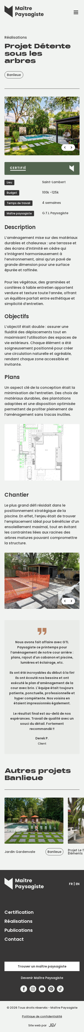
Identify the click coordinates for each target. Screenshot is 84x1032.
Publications (18, 930)
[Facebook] (23, 989)
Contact (14, 939)
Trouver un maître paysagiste (42, 966)
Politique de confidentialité (42, 1016)
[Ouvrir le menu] (76, 12)
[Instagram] (33, 989)
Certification (19, 912)
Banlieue (14, 75)
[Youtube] (42, 989)
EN (78, 884)
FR (71, 884)
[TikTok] (60, 989)
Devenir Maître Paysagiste (42, 978)
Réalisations (18, 921)
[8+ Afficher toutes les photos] (42, 126)
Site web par (37, 1025)
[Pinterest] (51, 989)
